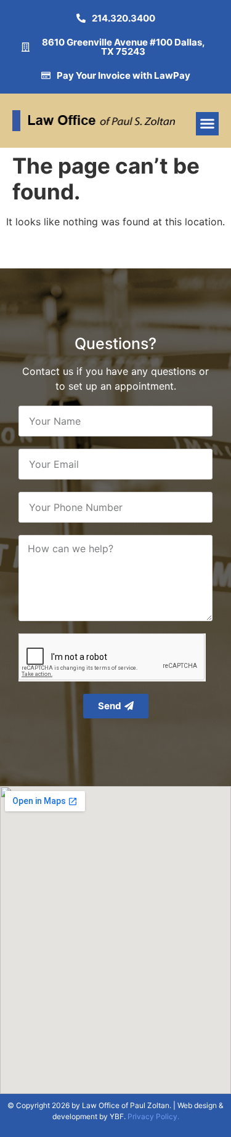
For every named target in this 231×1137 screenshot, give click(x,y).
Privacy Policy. (153, 1116)
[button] (207, 123)
